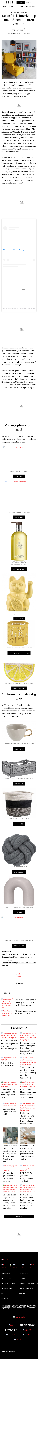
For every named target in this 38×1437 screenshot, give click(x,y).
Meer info (15, 1309)
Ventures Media (7, 1288)
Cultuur (20, 6)
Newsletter (30, 2)
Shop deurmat (19, 688)
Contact (22, 1278)
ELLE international (9, 1283)
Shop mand (19, 824)
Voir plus (19, 1217)
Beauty (11, 6)
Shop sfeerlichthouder (19, 653)
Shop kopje (19, 749)
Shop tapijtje (19, 946)
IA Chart (5, 1298)
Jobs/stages (23, 1273)
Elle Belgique (7, 1278)
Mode (5, 6)
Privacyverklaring (26, 1288)
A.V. (3, 1293)
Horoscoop (30, 6)
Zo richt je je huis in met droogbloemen (18, 954)
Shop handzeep (19, 569)
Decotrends (19, 1028)
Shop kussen (19, 872)
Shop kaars (19, 476)
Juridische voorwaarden (28, 1283)
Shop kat (19, 619)
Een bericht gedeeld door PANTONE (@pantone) (19, 308)
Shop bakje (19, 783)
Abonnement (6, 1273)
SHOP (21, 2)
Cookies (22, 1293)
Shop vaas (19, 517)
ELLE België (21, 29)
